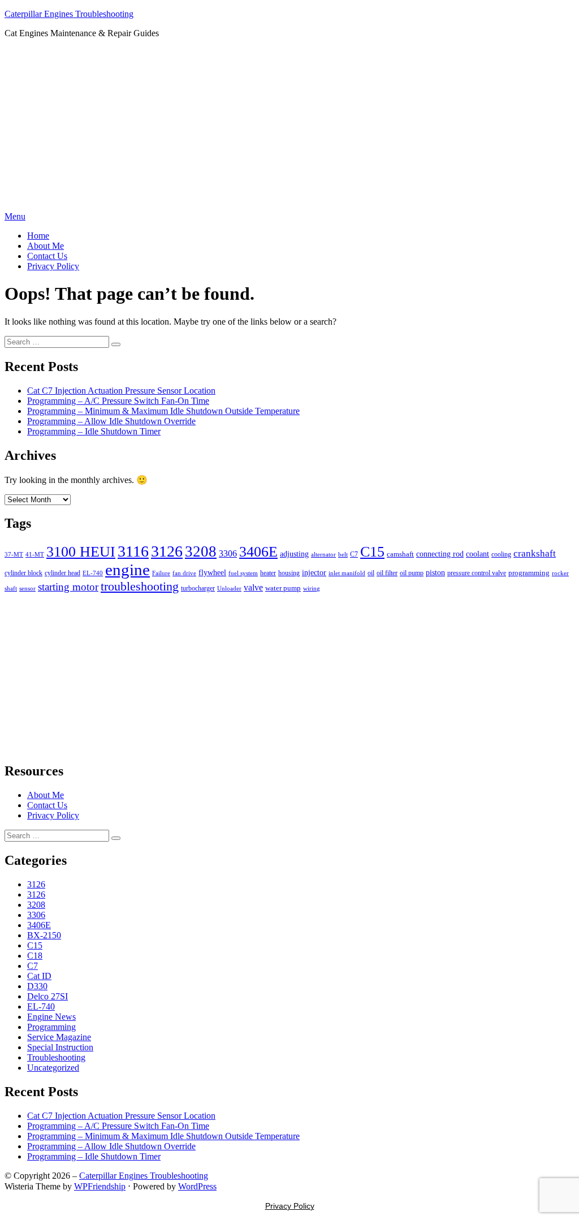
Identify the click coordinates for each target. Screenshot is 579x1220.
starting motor (68, 587)
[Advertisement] (289, 127)
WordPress (197, 1186)
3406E (258, 551)
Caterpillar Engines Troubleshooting (69, 14)
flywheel (212, 572)
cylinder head (62, 573)
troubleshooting (140, 586)
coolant (477, 554)
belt (343, 554)
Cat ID (39, 976)
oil (371, 573)
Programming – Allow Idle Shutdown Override (111, 421)
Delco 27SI (47, 996)
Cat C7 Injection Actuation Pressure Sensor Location (121, 390)
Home (38, 235)
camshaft (400, 554)
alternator (323, 554)
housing (289, 573)
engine (127, 570)
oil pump (412, 573)
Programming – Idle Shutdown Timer (94, 431)
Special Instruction (60, 1047)
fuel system (243, 573)
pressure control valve (476, 573)
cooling (501, 554)
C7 (354, 554)
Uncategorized (53, 1067)
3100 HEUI (80, 552)
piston (435, 572)
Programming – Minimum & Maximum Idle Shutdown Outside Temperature (163, 411)
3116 (133, 551)
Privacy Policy (53, 266)
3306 (228, 553)
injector (314, 572)
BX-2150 (44, 935)
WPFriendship (100, 1186)
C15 (372, 552)
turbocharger (198, 588)
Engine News (51, 1016)
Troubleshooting (56, 1057)
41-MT (34, 554)
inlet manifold (347, 573)
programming (529, 572)
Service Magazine (59, 1037)
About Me (45, 246)
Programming (51, 1027)
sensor (27, 588)
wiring (311, 588)
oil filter (387, 573)
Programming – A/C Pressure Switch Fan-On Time (118, 401)
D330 (37, 986)
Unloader (229, 588)
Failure (161, 573)
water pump (283, 588)
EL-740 (93, 573)
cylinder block (23, 573)
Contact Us (47, 256)
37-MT (14, 554)
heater (268, 573)
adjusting (294, 554)
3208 (201, 551)
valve (253, 587)
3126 (167, 551)
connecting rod (440, 554)
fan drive (184, 573)
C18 (34, 955)
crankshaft (534, 553)
